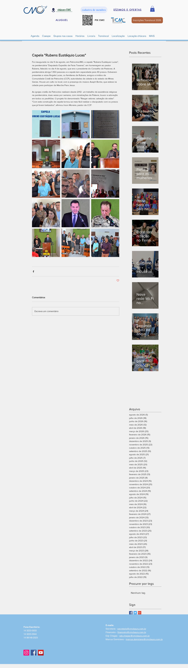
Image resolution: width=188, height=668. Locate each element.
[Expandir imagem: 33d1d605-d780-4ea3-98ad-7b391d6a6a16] (76, 124)
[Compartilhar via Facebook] (33, 271)
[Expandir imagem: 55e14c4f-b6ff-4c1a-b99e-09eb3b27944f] (105, 124)
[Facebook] (33, 652)
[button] (152, 9)
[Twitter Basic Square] (135, 612)
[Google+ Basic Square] (139, 612)
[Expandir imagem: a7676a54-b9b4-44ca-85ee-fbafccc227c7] (105, 154)
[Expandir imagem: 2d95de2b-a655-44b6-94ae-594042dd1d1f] (76, 243)
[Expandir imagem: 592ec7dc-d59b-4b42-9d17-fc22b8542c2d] (46, 184)
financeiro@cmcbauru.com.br (132, 632)
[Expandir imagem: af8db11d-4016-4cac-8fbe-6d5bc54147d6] (76, 154)
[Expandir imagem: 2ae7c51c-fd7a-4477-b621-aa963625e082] (46, 124)
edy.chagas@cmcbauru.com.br (134, 636)
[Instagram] (26, 652)
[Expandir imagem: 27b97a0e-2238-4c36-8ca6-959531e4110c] (46, 243)
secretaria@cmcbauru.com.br (131, 629)
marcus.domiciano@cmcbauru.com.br (144, 639)
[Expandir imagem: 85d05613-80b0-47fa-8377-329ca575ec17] (46, 154)
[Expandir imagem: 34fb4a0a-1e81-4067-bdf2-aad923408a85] (105, 213)
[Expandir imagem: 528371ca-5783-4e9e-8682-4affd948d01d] (76, 184)
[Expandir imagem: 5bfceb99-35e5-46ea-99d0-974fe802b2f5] (76, 213)
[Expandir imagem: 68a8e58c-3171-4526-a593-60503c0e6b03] (46, 213)
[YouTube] (41, 652)
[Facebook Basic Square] (130, 612)
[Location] (53, 10)
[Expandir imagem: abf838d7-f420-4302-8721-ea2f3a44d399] (105, 184)
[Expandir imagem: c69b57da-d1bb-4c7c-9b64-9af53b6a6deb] (105, 243)
